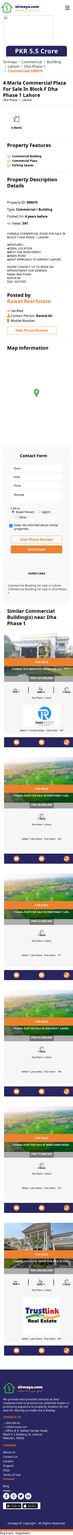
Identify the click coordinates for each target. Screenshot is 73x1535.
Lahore (13, 66)
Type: (11, 209)
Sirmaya (10, 61)
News (7, 1491)
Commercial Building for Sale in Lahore (34, 585)
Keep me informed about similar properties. (36, 527)
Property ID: (16, 202)
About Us (9, 1452)
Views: (17, 223)
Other (23, 517)
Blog (6, 1486)
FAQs (6, 1470)
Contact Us (10, 1457)
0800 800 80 (13, 1423)
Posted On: (15, 216)
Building (54, 61)
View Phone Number (31, 330)
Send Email (36, 549)
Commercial (31, 61)
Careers (8, 1461)
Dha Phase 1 (34, 66)
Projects (8, 1466)
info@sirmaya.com (16, 1427)
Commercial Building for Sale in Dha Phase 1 (37, 591)
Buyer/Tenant (25, 512)
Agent (46, 512)
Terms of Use (12, 1475)
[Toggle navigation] (67, 8)
